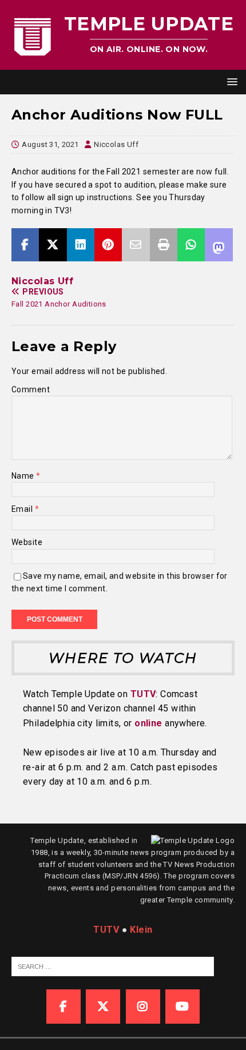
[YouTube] (182, 1006)
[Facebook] (63, 1006)
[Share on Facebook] (25, 244)
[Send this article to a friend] (135, 244)
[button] (230, 81)
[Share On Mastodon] (218, 244)
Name (23, 475)
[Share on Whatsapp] (191, 244)
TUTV (143, 694)
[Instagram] (143, 1006)
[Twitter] (103, 1006)
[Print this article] (163, 244)
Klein (141, 929)
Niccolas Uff (116, 144)
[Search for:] (112, 966)
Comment (30, 389)
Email (23, 509)
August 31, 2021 (50, 144)
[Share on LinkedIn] (80, 244)
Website (26, 542)
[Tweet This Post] (52, 244)
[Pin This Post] (108, 244)
